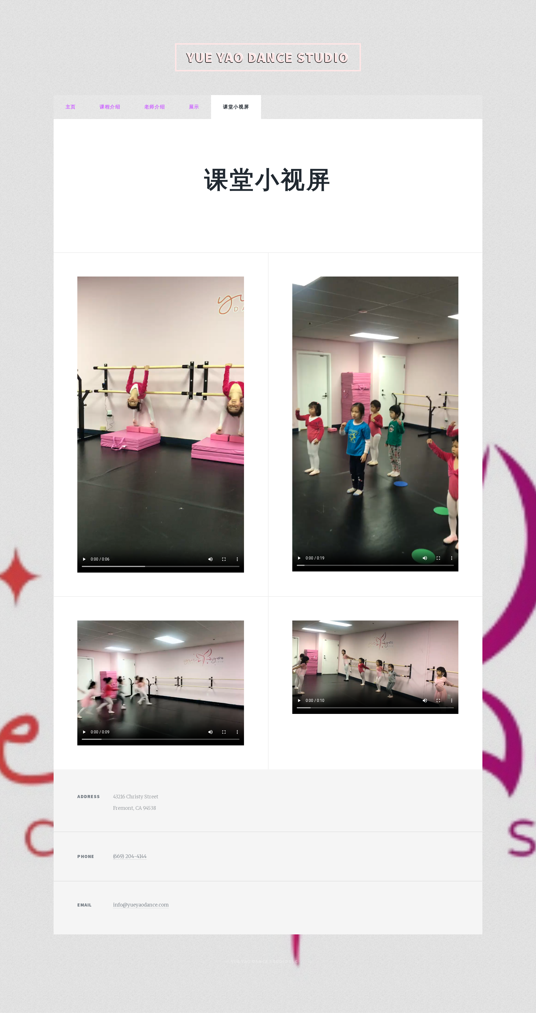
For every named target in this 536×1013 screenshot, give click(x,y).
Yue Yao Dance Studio (268, 57)
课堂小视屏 (236, 107)
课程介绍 (110, 107)
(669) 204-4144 (130, 856)
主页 (71, 107)
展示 (194, 107)
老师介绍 (154, 107)
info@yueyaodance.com (141, 905)
